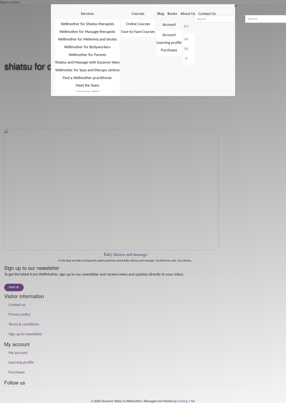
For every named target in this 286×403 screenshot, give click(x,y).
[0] (143, 6)
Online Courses (138, 24)
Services (87, 14)
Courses (138, 14)
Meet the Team (87, 86)
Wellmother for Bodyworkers (87, 47)
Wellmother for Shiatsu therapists (87, 24)
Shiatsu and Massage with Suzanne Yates (87, 63)
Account (169, 25)
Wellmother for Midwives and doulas (87, 40)
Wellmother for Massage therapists (87, 32)
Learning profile (169, 43)
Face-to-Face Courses (138, 32)
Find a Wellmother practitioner (87, 78)
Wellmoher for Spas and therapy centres (87, 70)
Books (172, 14)
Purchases (169, 50)
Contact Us (207, 14)
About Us (187, 14)
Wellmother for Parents (87, 55)
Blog (160, 14)
